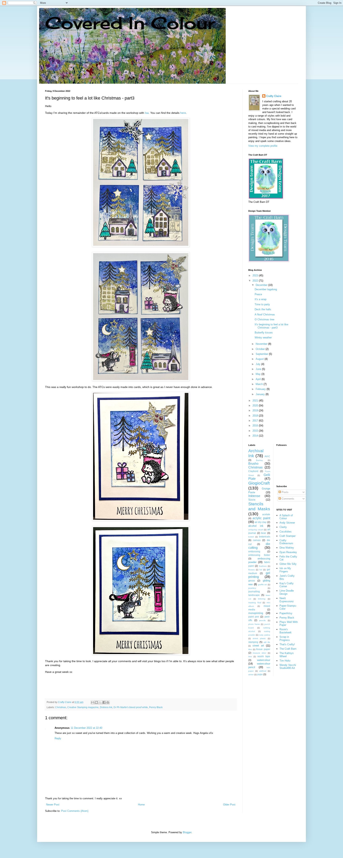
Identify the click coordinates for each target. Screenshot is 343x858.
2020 (255, 405)
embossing (254, 551)
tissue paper (263, 649)
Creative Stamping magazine (83, 707)
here (183, 112)
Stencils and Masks (259, 506)
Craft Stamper (287, 535)
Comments (287, 498)
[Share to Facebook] (104, 702)
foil (260, 570)
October (261, 349)
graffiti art (262, 584)
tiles (250, 649)
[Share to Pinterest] (108, 702)
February (261, 389)
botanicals (264, 536)
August (260, 358)
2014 (255, 435)
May (258, 374)
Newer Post (52, 804)
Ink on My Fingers (285, 570)
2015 (255, 430)
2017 (255, 420)
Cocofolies (285, 531)
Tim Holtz (285, 660)
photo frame (254, 624)
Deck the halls (263, 309)
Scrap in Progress (284, 638)
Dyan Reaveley (288, 552)
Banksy (259, 460)
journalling (254, 591)
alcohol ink (255, 525)
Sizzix (251, 499)
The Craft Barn (287, 648)
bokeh (251, 537)
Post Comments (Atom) (74, 810)
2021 (255, 400)
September (262, 353)
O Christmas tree (264, 319)
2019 (255, 410)
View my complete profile (262, 145)
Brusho (253, 463)
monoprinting (255, 613)
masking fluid (254, 602)
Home (141, 804)
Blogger (187, 832)
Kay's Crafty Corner (286, 585)
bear (263, 533)
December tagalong (266, 289)
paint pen (253, 616)
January (261, 394)
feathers (263, 566)
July (258, 364)
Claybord (253, 471)
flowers (251, 570)
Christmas (60, 707)
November (262, 343)
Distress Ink (106, 707)
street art (258, 645)
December (262, 284)
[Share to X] (100, 702)
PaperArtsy (285, 613)
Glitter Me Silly (288, 563)
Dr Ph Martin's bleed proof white (131, 707)
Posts (284, 492)
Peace (258, 294)
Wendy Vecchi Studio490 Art (287, 667)
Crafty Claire (273, 96)
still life (267, 642)
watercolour (263, 660)
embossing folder (259, 555)
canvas (257, 540)
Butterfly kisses (264, 332)
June (259, 369)
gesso (251, 580)
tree (250, 656)
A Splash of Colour (286, 517)
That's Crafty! (287, 644)
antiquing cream (255, 530)
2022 (255, 280)
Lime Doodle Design (286, 592)
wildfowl (262, 671)
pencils (262, 620)
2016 (255, 425)
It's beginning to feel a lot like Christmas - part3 (271, 326)
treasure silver (259, 653)
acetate (266, 514)
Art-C (267, 456)
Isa (147, 112)
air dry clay (260, 522)
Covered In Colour (130, 22)
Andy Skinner (287, 522)
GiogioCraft (259, 483)
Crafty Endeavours (286, 542)
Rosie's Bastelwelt (285, 631)
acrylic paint (261, 518)
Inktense (254, 496)
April (259, 379)
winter (251, 674)
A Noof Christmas (265, 314)
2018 (255, 415)
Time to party (262, 304)
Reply (58, 738)
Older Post (229, 804)
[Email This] (93, 702)
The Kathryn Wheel (286, 655)
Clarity (283, 527)
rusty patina (264, 635)
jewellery (252, 588)
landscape (254, 595)
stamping (253, 642)
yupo (260, 674)
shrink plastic (259, 638)
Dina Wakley (286, 547)
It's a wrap (260, 299)
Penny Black (156, 707)
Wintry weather (263, 337)
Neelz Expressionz (286, 600)
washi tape (263, 656)
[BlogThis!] (96, 702)
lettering (261, 599)
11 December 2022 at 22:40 (86, 727)
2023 (255, 275)
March (260, 384)
